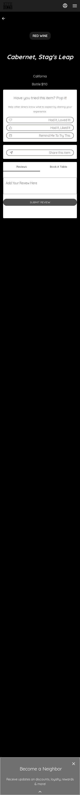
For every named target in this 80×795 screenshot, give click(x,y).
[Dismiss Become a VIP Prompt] (73, 763)
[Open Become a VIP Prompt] (40, 791)
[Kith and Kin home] (20, 6)
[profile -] (65, 5)
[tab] (21, 166)
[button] (4, 18)
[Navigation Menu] (74, 6)
